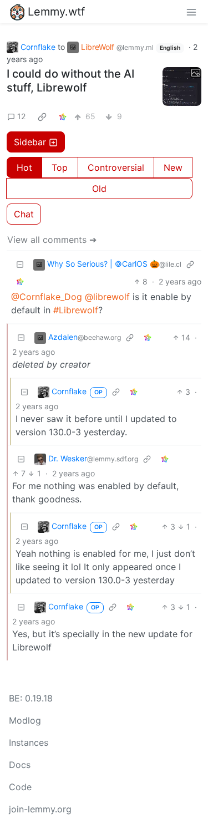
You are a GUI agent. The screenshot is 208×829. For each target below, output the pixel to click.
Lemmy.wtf (56, 11)
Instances (28, 742)
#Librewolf (75, 310)
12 (21, 116)
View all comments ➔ (52, 239)
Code (20, 786)
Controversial (116, 167)
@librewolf (107, 296)
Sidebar (30, 142)
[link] (42, 116)
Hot (24, 167)
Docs (20, 764)
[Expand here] (182, 86)
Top (60, 167)
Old (99, 188)
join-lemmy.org (40, 809)
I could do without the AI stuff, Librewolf (70, 80)
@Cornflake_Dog (46, 296)
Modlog (25, 720)
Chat (24, 214)
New (173, 167)
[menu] (191, 11)
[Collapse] (20, 264)
